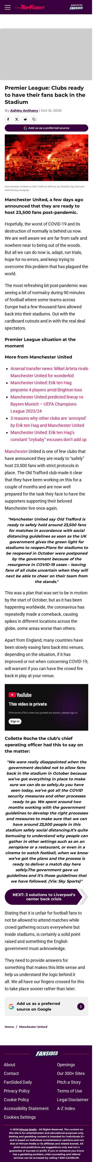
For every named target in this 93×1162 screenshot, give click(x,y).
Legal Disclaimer (72, 1099)
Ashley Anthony (24, 110)
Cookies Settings (20, 1117)
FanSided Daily (18, 1082)
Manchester (16, 451)
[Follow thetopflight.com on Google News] (80, 1006)
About (9, 1064)
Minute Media (27, 1129)
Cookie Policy (16, 1099)
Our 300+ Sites (71, 1073)
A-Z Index (66, 1108)
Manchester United (33, 1027)
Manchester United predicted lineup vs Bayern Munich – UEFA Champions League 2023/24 (46, 404)
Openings (66, 1064)
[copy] (34, 119)
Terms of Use (69, 1090)
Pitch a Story (69, 1082)
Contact (11, 1073)
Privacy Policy (17, 1090)
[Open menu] (7, 7)
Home (9, 1027)
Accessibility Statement (26, 1108)
